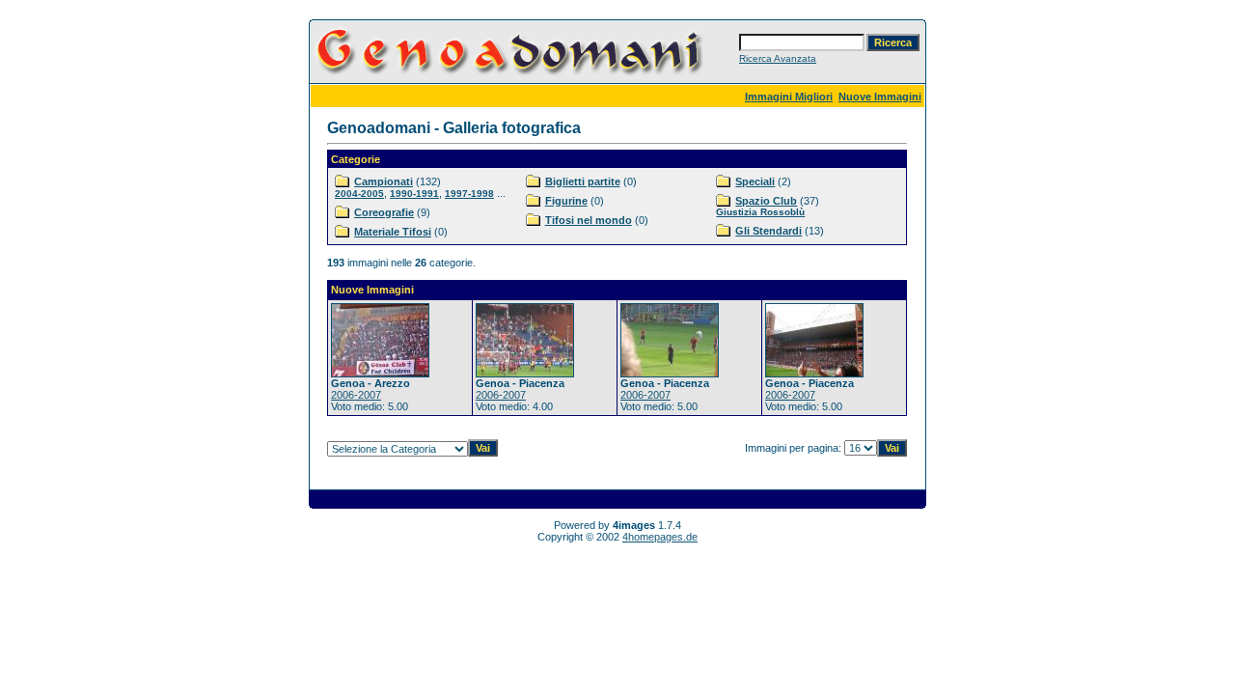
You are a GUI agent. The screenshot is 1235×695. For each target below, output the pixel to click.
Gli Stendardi (768, 230)
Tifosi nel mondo (588, 220)
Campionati (383, 181)
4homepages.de (660, 536)
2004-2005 (359, 193)
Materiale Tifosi (392, 231)
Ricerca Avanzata (777, 58)
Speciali (755, 181)
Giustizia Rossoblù (760, 212)
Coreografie (384, 212)
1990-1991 (414, 193)
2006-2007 (356, 395)
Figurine (566, 201)
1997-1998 (469, 193)
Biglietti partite (582, 181)
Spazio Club (766, 201)
